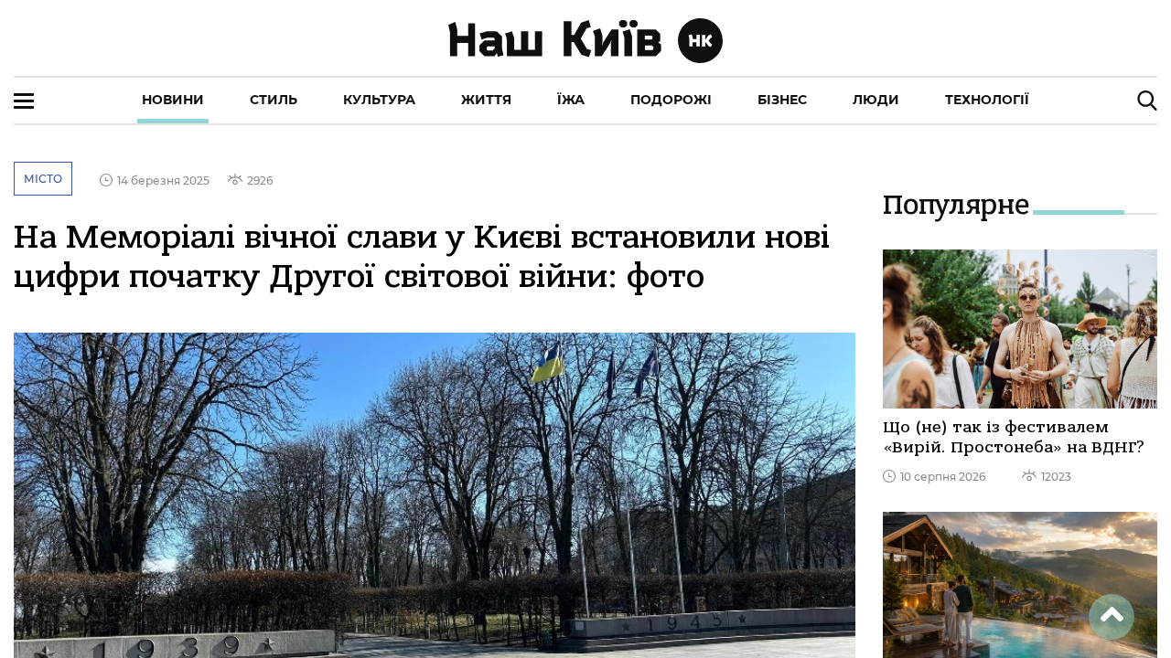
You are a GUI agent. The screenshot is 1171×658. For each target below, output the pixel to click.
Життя (486, 99)
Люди (876, 99)
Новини (173, 99)
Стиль (273, 99)
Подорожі (671, 99)
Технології (987, 99)
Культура (379, 99)
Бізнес (782, 99)
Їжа (571, 99)
